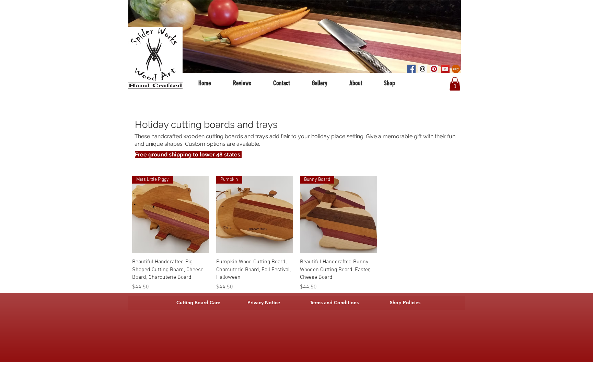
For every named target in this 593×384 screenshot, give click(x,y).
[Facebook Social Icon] (411, 69)
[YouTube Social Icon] (445, 69)
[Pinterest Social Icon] (434, 69)
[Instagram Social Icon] (422, 69)
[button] (455, 83)
